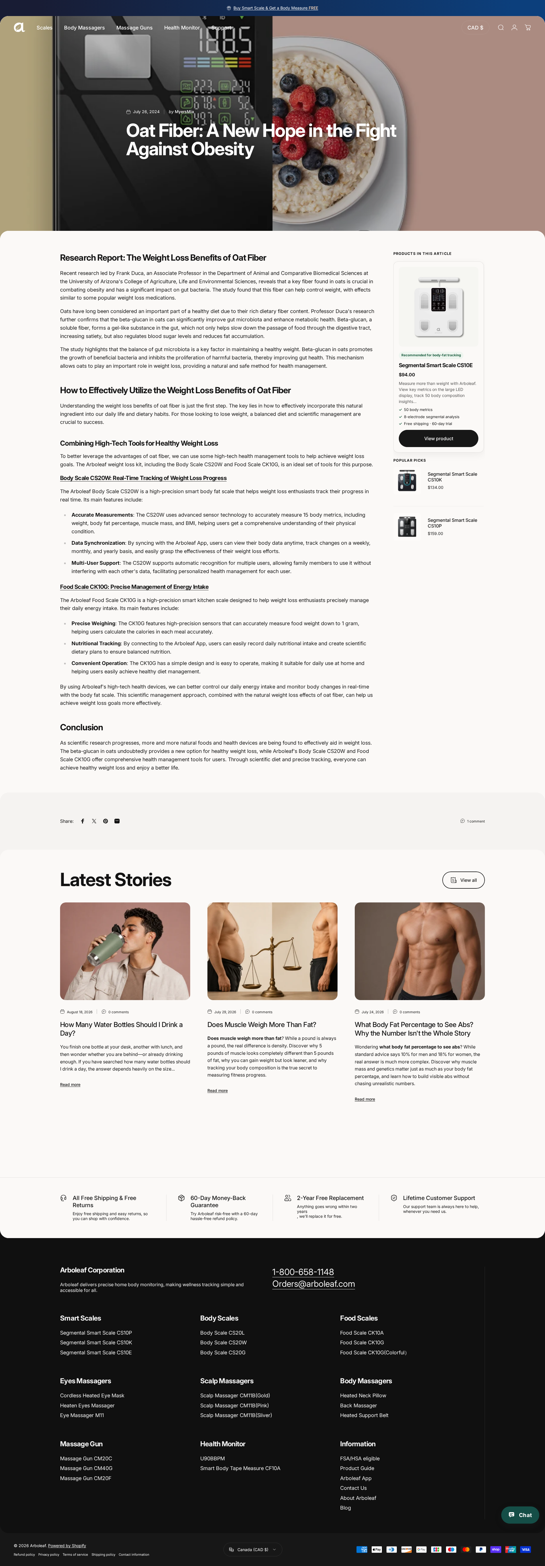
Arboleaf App (356, 1478)
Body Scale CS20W (223, 1342)
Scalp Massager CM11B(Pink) (234, 1405)
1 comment (476, 821)
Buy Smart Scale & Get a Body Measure (275, 7)
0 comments (118, 1012)
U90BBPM (212, 1458)
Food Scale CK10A (362, 1333)
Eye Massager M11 (82, 1415)
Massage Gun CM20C (86, 1458)
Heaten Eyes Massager (87, 1405)
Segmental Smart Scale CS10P (96, 1333)
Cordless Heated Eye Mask (92, 1395)
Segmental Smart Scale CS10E (436, 365)
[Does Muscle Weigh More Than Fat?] (272, 951)
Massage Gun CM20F (85, 1478)
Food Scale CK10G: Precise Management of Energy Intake (134, 586)
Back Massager (358, 1405)
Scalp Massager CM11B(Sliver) (236, 1415)
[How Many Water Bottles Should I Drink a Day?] (125, 951)
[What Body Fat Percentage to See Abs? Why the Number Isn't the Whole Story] (420, 951)
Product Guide (357, 1468)
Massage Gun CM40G (86, 1468)
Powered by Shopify (67, 1545)
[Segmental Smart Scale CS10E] (438, 307)
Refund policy (24, 1554)
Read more (70, 1084)
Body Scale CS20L (222, 1333)
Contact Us (353, 1488)
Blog (345, 1508)
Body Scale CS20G (222, 1352)
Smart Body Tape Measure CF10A (240, 1468)
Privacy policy (48, 1554)
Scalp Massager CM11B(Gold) (235, 1395)
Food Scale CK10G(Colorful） (375, 1352)
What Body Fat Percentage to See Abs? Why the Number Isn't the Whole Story (414, 1029)
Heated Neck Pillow (363, 1395)
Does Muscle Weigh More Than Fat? (261, 1025)
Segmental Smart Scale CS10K (96, 1342)
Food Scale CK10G (362, 1342)
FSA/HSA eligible (360, 1458)
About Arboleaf (358, 1498)
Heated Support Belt (364, 1415)
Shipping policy (103, 1554)
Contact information (134, 1554)
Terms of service (75, 1554)
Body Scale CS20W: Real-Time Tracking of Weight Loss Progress (143, 478)
